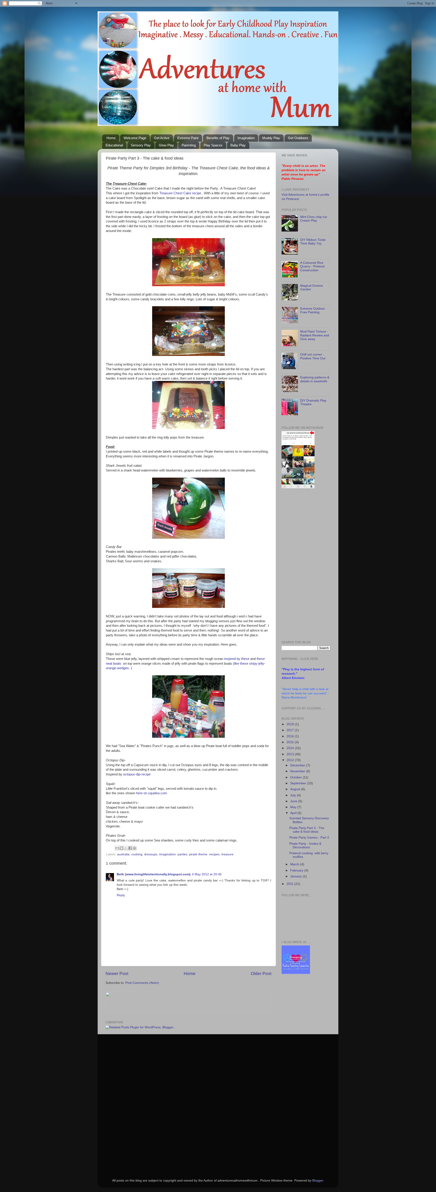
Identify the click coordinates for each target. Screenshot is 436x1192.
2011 (290, 884)
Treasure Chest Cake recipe (180, 193)
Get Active (161, 138)
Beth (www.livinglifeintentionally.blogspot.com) (154, 874)
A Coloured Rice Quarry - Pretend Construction (312, 266)
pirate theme (198, 854)
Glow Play (166, 145)
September (298, 783)
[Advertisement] (300, 564)
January (296, 876)
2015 (291, 742)
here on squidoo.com (151, 793)
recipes (214, 854)
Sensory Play (141, 145)
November (298, 771)
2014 (291, 748)
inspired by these (236, 659)
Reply (121, 895)
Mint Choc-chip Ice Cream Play (313, 218)
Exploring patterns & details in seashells (314, 379)
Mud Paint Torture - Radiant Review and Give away (314, 335)
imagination (167, 854)
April (293, 813)
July (293, 795)
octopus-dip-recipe (137, 774)
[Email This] (117, 848)
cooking (136, 854)
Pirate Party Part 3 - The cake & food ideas (306, 829)
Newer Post (117, 973)
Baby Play (238, 145)
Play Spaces (213, 145)
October (296, 777)
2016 (291, 736)
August (295, 789)
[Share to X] (126, 848)
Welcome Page (135, 138)
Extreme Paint (187, 138)
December (298, 765)
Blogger (317, 1180)
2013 (291, 754)
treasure (227, 854)
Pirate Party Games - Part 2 (309, 837)
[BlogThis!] (121, 848)
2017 (291, 730)
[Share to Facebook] (130, 848)
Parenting (189, 145)
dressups (150, 854)
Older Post (261, 973)
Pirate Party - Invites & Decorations (305, 845)
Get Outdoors (298, 138)
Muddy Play (271, 138)
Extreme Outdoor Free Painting (312, 310)
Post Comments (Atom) (142, 983)
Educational (114, 145)
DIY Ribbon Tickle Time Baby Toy (313, 241)
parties (182, 854)
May (293, 807)
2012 (291, 760)
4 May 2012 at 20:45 (207, 874)
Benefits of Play (218, 138)
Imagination (246, 138)
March (295, 864)
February (297, 870)
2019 (291, 724)
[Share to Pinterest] (134, 848)
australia (123, 854)
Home (111, 138)
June (294, 801)
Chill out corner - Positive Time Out (312, 356)
